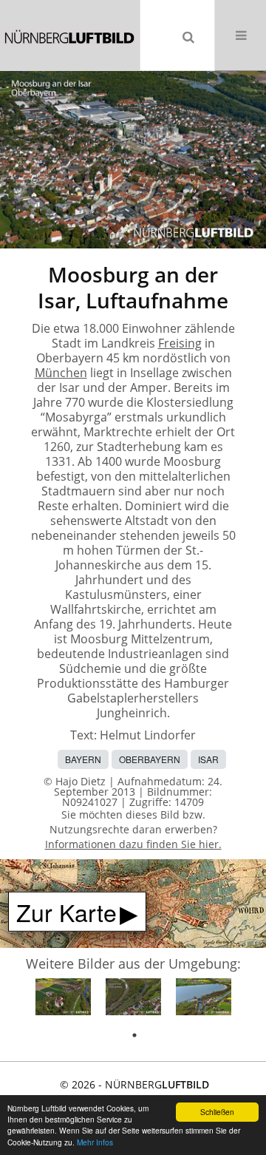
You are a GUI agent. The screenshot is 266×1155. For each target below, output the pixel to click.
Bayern (83, 759)
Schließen (217, 1111)
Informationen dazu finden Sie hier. (133, 844)
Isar (208, 759)
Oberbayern (149, 759)
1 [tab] (134, 1035)
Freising (180, 343)
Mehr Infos (95, 1142)
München (61, 373)
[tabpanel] (63, 999)
